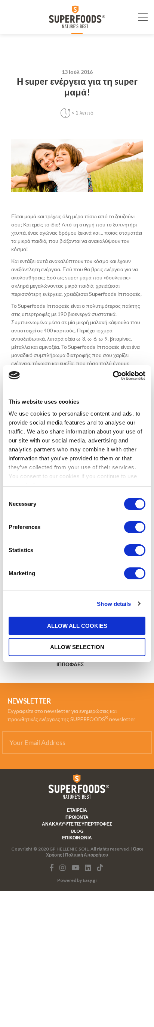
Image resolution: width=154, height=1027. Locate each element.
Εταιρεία (77, 810)
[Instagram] (63, 868)
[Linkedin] (88, 868)
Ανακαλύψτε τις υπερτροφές (77, 824)
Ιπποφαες (70, 664)
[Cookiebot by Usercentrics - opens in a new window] (112, 376)
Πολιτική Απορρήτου (86, 855)
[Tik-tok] (100, 868)
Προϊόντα (77, 817)
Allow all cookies (77, 626)
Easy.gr (90, 880)
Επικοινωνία (77, 838)
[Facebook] (51, 868)
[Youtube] (75, 868)
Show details (114, 604)
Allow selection (77, 647)
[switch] (134, 527)
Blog (77, 831)
